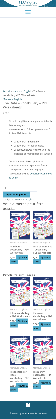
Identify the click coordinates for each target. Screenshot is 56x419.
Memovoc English (21, 91)
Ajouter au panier (16, 194)
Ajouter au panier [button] (19, 259)
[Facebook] (28, 404)
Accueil (6, 91)
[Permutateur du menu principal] (28, 12)
